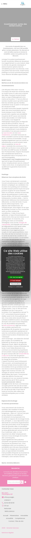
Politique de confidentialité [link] (15, 286)
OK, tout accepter (16, 277)
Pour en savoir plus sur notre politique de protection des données (15, 272)
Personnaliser (15, 284)
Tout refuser (16, 280)
